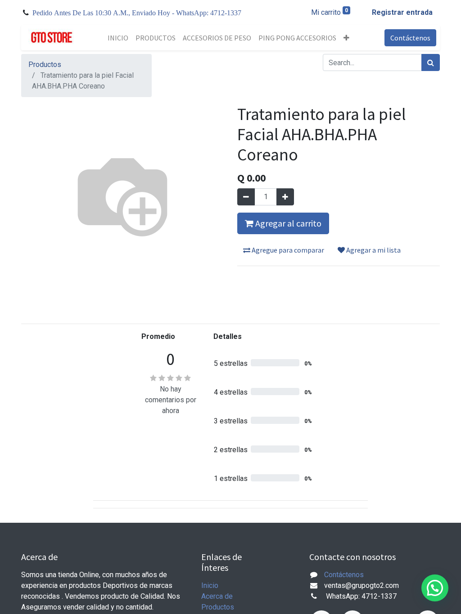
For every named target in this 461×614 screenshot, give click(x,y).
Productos (44, 64)
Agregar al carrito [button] (287, 223)
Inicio (209, 585)
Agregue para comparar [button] (287, 249)
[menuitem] (118, 38)
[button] (346, 38)
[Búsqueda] (430, 62)
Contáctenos (410, 37)
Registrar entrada (402, 12)
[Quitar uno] (246, 196)
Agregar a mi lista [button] (373, 249)
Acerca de (217, 596)
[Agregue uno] (285, 196)
